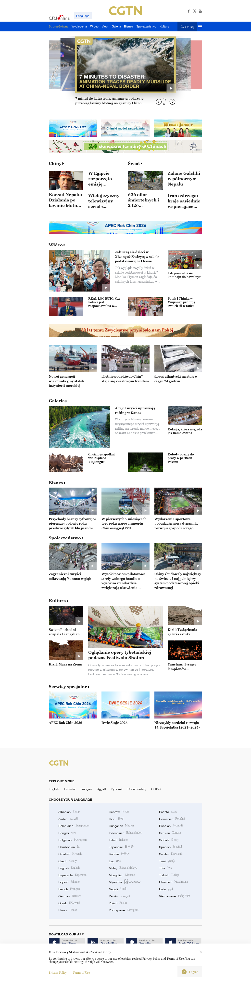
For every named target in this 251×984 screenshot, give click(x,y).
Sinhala (169, 840)
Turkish (169, 875)
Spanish (170, 847)
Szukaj (189, 26)
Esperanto (72, 875)
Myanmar (124, 882)
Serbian (170, 833)
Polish (118, 903)
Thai (165, 868)
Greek (69, 903)
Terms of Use (81, 972)
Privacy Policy (58, 972)
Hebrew (119, 812)
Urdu (166, 889)
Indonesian (125, 833)
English (54, 789)
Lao (115, 861)
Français (86, 789)
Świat (134, 163)
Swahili (170, 854)
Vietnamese (174, 896)
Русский (117, 789)
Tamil (167, 861)
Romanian (172, 819)
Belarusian (73, 826)
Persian (119, 896)
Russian (171, 826)
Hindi (116, 819)
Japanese (121, 847)
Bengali (66, 833)
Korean (119, 854)
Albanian (68, 812)
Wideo (56, 244)
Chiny (55, 163)
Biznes (56, 482)
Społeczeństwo (65, 537)
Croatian (70, 854)
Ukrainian (173, 882)
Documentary (136, 789)
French (69, 889)
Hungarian (121, 826)
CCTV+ (156, 789)
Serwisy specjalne (68, 686)
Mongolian (122, 875)
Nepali (117, 889)
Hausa (67, 910)
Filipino (68, 882)
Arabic (67, 819)
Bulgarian (72, 840)
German (69, 896)
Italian (118, 840)
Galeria (57, 400)
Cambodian (69, 847)
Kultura (57, 600)
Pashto (168, 812)
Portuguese (123, 910)
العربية (101, 789)
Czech (67, 861)
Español (69, 789)
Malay (123, 868)
